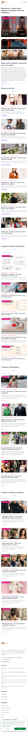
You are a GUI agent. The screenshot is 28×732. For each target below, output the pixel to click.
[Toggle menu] (25, 2)
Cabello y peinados (6, 18)
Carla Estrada (3, 131)
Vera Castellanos (4, 156)
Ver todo (14, 91)
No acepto (8, 728)
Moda (2, 717)
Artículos (3, 665)
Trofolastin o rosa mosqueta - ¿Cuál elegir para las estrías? (13, 680)
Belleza (3, 51)
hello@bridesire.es (7, 661)
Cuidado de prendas (6, 40)
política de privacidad (6, 726)
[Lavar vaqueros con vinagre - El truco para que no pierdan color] (14, 44)
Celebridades (4, 115)
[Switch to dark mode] (22, 2)
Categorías (4, 702)
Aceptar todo (20, 728)
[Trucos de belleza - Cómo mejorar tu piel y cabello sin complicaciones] (14, 55)
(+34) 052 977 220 (6, 659)
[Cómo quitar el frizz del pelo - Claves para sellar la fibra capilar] (14, 26)
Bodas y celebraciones (6, 164)
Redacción (4, 691)
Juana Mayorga (4, 106)
